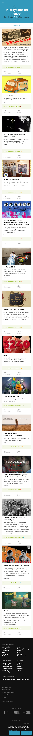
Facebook (20, 663)
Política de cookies (12, 730)
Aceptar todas (26, 733)
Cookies (4, 697)
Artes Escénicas (6, 649)
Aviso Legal (5, 695)
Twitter (19, 665)
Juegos (19, 654)
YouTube (19, 666)
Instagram (20, 668)
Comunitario (5, 650)
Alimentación (6, 647)
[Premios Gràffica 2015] (6, 712)
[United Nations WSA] (26, 712)
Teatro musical (24, 17)
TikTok (19, 670)
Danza (10, 17)
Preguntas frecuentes (8, 679)
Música (4, 656)
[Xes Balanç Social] (16, 712)
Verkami (17, 3)
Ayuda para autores (23, 679)
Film (18, 652)
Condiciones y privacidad (8, 692)
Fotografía (5, 654)
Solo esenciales (14, 733)
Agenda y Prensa (7, 665)
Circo (5, 17)
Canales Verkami (7, 666)
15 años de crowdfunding (6, 671)
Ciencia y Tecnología (23, 649)
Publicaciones (21, 656)
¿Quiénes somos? (7, 668)
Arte (18, 647)
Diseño (4, 652)
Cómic (19, 650)
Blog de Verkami (6, 663)
